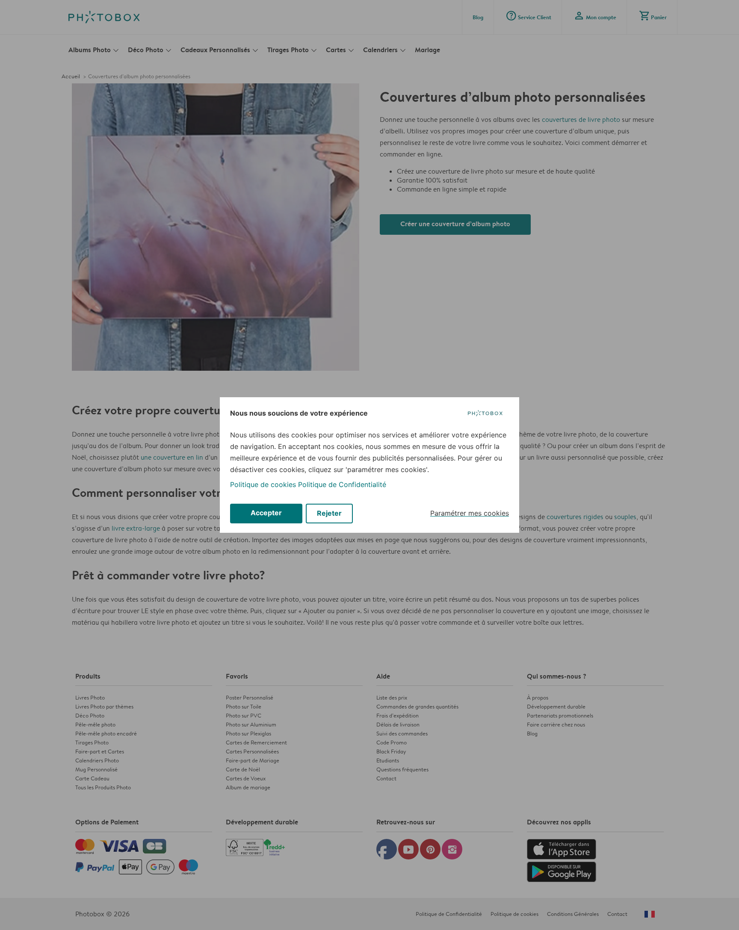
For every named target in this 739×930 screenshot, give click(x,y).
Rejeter (329, 513)
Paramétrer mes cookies (469, 513)
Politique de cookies (263, 484)
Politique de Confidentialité (342, 484)
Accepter (266, 512)
